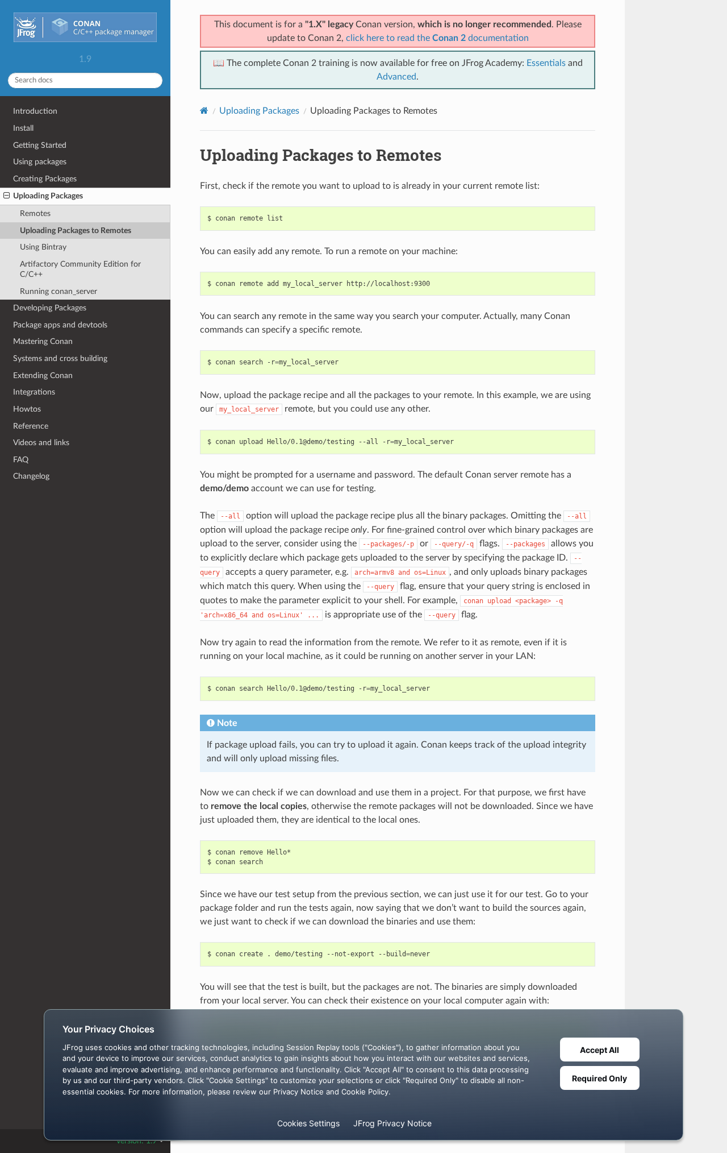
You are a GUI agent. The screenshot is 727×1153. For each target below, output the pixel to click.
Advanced (396, 76)
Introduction (35, 111)
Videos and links (41, 442)
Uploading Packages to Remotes (75, 230)
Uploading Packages (48, 196)
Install (23, 128)
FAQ (20, 459)
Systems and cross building (60, 358)
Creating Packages (45, 179)
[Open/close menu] (6, 196)
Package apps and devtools (60, 325)
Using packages (39, 161)
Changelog (31, 476)
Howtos (27, 409)
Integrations (34, 392)
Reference (30, 426)
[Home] (204, 110)
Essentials (546, 63)
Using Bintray (43, 247)
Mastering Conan (43, 341)
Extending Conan (43, 375)
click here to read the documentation (437, 38)
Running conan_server (58, 291)
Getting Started (39, 145)
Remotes (35, 213)
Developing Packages (49, 308)
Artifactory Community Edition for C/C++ (80, 269)
